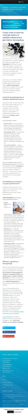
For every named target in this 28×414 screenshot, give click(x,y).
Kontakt (4, 387)
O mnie (4, 380)
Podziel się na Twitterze (10, 327)
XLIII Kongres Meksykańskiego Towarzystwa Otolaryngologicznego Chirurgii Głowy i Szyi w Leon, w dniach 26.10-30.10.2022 (13, 396)
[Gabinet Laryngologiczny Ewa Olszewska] (14, 9)
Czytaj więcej (17, 412)
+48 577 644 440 (6, 372)
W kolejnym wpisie (7, 316)
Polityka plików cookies (7, 385)
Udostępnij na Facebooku (9, 332)
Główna (16, 21)
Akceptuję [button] (10, 412)
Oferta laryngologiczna (7, 382)
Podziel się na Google (9, 336)
